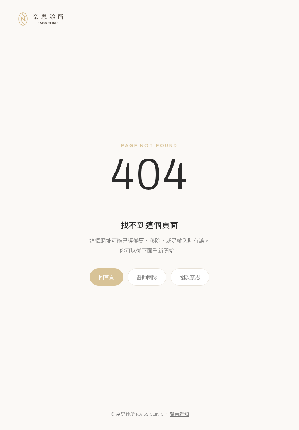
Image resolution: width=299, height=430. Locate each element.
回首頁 (106, 277)
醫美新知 (179, 413)
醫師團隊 (147, 277)
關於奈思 (190, 277)
